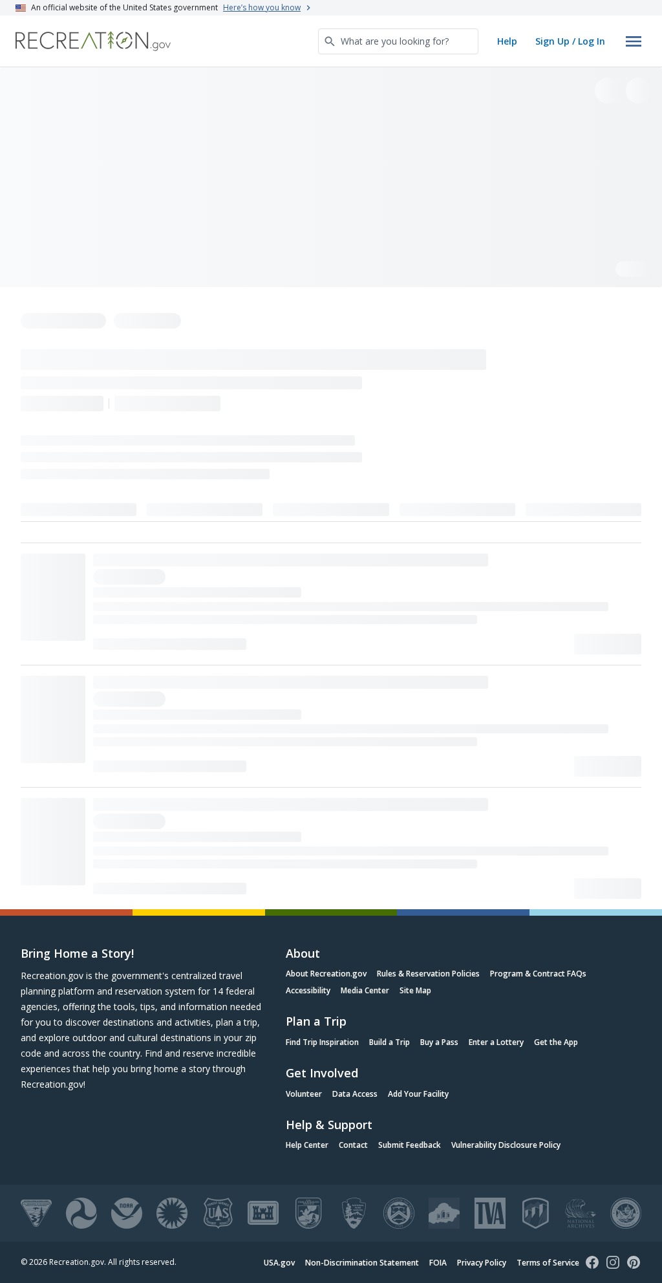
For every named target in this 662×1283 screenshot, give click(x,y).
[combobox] (398, 41)
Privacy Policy (481, 1262)
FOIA (438, 1262)
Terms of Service (548, 1262)
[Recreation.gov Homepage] (93, 41)
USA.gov (279, 1262)
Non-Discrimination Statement (362, 1262)
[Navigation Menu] (633, 41)
